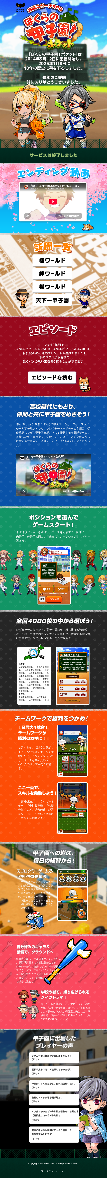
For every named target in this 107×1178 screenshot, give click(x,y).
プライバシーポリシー (53, 1171)
